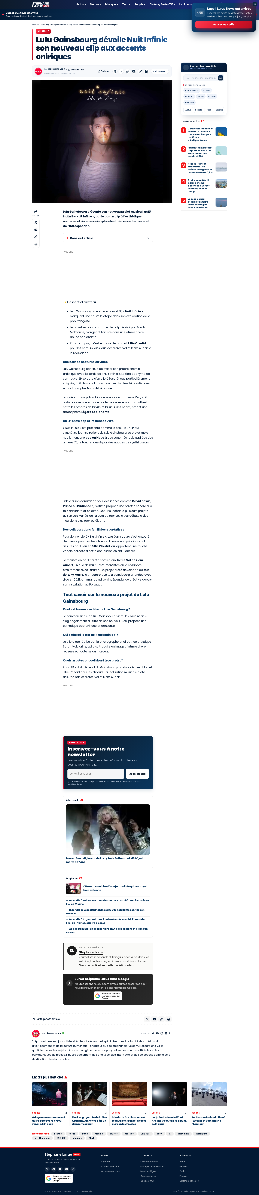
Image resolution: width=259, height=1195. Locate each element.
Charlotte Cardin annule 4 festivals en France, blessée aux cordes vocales (129, 1121)
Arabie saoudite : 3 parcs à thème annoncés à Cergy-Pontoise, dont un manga (199, 186)
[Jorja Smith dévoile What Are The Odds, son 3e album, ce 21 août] (169, 1096)
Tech (209, 110)
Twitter (114, 1133)
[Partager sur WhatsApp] (127, 71)
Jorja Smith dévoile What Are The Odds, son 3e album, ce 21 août (169, 1121)
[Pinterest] (165, 1033)
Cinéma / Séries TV (189, 1181)
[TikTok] (73, 1169)
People (198, 110)
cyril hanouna (191, 90)
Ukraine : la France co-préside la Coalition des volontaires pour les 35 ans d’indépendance (200, 134)
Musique (43, 31)
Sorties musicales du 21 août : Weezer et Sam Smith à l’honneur (209, 1121)
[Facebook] (153, 1033)
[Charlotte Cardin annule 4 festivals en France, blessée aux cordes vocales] (129, 1096)
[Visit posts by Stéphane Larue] (38, 71)
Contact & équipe (110, 1166)
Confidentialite (74, 784)
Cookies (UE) (147, 1181)
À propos (105, 1161)
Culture (212, 96)
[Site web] (148, 1033)
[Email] (133, 71)
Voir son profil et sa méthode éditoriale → (107, 965)
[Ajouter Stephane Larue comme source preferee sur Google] (108, 995)
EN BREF (206, 90)
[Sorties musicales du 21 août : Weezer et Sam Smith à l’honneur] (209, 1096)
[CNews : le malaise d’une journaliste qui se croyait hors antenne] (73, 888)
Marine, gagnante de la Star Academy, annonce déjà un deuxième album (89, 1121)
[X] (47, 1169)
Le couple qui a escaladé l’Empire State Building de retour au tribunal (198, 203)
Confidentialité (148, 1176)
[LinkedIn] (170, 1033)
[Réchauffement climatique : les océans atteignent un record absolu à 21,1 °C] (221, 166)
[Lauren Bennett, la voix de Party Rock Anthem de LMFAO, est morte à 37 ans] (108, 829)
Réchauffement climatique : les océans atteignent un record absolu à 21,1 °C (200, 168)
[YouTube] (157, 1033)
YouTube (129, 1133)
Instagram (201, 1133)
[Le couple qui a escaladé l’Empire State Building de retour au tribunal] (221, 202)
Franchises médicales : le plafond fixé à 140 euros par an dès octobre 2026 (200, 152)
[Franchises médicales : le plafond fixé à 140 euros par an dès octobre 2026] (221, 150)
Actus (201, 96)
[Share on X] (115, 71)
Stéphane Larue (56, 69)
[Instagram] (161, 1033)
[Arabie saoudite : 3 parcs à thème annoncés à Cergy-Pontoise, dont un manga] (221, 183)
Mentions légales (149, 1171)
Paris (85, 1133)
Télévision (183, 1133)
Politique (189, 102)
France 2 (189, 96)
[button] (140, 71)
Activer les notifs (223, 24)
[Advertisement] (108, 275)
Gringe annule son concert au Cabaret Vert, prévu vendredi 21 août (48, 1121)
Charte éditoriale (149, 1161)
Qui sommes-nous (110, 1171)
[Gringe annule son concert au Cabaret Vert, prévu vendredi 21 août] (49, 1096)
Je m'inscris (137, 773)
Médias (99, 1133)
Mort (91, 1138)
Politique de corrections (152, 1166)
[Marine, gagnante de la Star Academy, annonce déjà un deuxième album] (89, 1096)
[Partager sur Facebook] (121, 71)
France (58, 1133)
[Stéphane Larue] (40, 4)
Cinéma (219, 110)
